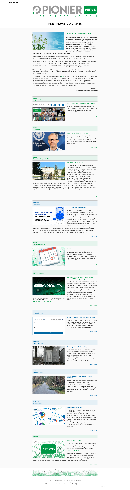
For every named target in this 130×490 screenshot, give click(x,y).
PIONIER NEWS (13, 3)
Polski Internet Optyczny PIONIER (71, 480)
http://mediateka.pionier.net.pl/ (41, 301)
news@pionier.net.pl (73, 450)
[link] (62, 77)
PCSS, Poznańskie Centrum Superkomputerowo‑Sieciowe (65, 482)
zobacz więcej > (94, 116)
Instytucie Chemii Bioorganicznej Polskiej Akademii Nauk (69, 484)
